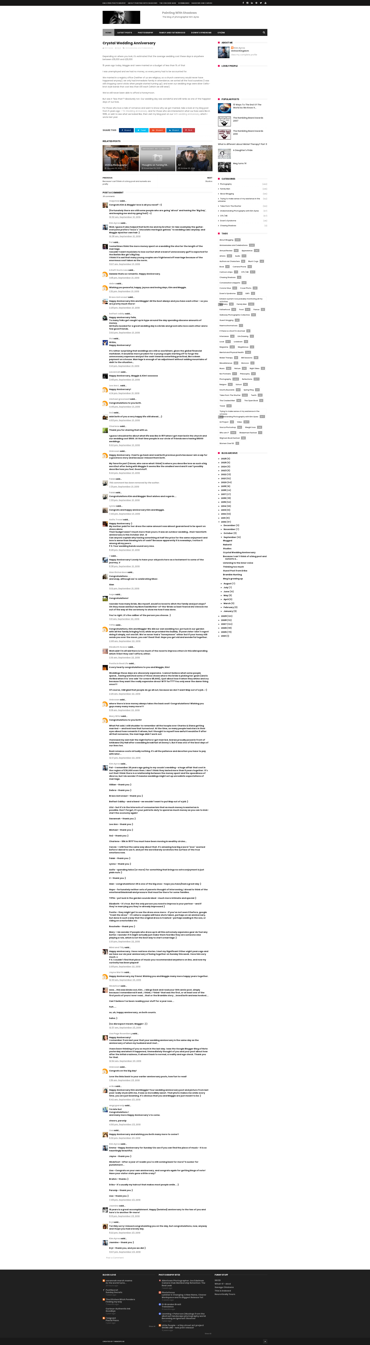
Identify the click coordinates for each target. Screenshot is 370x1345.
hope (112, 594)
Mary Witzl (115, 716)
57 (179, 165)
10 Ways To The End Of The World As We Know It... (247, 106)
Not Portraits (225, 374)
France (256, 309)
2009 (224, 616)
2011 (223, 518)
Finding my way (114, 1301)
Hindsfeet (114, 985)
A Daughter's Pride (242, 150)
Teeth (253, 395)
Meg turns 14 (239, 163)
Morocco (245, 363)
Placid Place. (112, 1320)
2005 (224, 632)
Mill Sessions (246, 357)
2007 (224, 624)
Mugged (227, 540)
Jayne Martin (116, 972)
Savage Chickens (224, 1287)
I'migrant (111, 1318)
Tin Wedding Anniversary (134, 111)
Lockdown (238, 341)
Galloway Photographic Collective (235, 315)
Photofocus (168, 1292)
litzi (111, 338)
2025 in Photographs (116, 165)
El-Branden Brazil (171, 1304)
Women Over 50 (227, 443)
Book (222, 266)
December (230, 525)
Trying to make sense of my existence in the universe (239, 199)
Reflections (247, 379)
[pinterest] (256, 3)
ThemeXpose (118, 1341)
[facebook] (243, 3)
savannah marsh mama (119, 1280)
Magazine (224, 347)
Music (222, 368)
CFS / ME (223, 215)
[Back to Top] (265, 1341)
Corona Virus (225, 288)
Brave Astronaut (118, 297)
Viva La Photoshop (228, 427)
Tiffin (112, 625)
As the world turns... (116, 1283)
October (228, 533)
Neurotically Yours (225, 1294)
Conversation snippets (230, 283)
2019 (223, 486)
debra (112, 283)
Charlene (114, 426)
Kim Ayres (114, 223)
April (226, 599)
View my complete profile (244, 54)
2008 (224, 620)
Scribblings (183, 3)
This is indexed (223, 1290)
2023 (224, 470)
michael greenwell (119, 399)
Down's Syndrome (201, 32)
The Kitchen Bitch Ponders (120, 1299)
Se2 (111, 412)
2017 (223, 494)
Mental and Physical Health (232, 352)
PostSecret (112, 1290)
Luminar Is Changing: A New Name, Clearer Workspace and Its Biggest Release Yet (184, 1296)
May (226, 595)
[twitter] (261, 3)
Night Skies (254, 368)
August (228, 583)
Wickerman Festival (248, 432)
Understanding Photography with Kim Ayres (239, 211)
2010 (223, 521)
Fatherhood (225, 309)
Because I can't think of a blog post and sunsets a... (245, 557)
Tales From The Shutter (230, 206)
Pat (111, 242)
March (227, 603)
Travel (222, 406)
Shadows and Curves (202, 3)
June (227, 591)
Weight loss (250, 427)
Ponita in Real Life (118, 663)
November (230, 529)
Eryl (111, 1222)
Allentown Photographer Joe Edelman (183, 1280)
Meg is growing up (233, 578)
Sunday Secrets (114, 1292)
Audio (237, 256)
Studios (227, 548)
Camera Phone (239, 266)
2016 (223, 498)
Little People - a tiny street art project (183, 1325)
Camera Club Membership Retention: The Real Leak (183, 1284)
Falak (112, 478)
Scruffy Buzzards (227, 390)
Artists (222, 256)
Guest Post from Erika (235, 570)
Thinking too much (233, 566)
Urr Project (224, 422)
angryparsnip (116, 1105)
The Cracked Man (167, 3)
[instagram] (247, 3)
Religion (223, 384)
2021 (223, 478)
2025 (224, 462)
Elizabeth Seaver (118, 647)
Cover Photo (245, 288)
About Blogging (227, 193)
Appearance (247, 250)
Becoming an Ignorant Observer (179, 1318)
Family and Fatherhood (172, 32)
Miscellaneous (226, 363)
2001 (223, 636)
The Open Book (251, 400)
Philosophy (245, 374)
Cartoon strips (226, 272)
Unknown (114, 451)
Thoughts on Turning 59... (155, 165)
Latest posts (124, 32)
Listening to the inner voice (238, 562)
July (226, 587)
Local (222, 341)
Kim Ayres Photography (114, 3)
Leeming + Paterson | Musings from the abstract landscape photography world (184, 1315)
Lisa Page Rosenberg (120, 1033)
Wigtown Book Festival (230, 438)
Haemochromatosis (228, 325)
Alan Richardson (118, 572)
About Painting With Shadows (142, 3)
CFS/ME (221, 32)
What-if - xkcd (223, 1283)
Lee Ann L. (114, 385)
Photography (145, 32)
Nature (237, 368)
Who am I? (224, 432)
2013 (223, 510)
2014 (223, 506)
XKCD (218, 1280)
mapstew (114, 200)
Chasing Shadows (228, 225)
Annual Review (226, 250)
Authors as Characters (230, 261)
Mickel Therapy (226, 357)
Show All (152, 1326)
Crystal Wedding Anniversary (239, 552)
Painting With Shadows (179, 13)
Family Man (225, 189)
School (239, 384)
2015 (223, 502)
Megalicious (243, 347)
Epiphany (224, 304)
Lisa (111, 1130)
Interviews (224, 336)
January (228, 611)
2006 (224, 628)
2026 (224, 458)
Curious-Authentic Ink (118, 1308)
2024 (224, 466)
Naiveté (227, 544)
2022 (224, 474)
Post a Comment (115, 1257)
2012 (223, 513)
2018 (223, 490)
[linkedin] (252, 3)
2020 (224, 482)
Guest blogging (226, 320)
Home (108, 32)
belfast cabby (117, 313)
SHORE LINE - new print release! (178, 1327)
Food (241, 309)
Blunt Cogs (253, 261)
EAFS (247, 293)
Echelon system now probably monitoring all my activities (241, 299)
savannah (114, 372)
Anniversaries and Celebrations (139, 48)
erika (112, 1086)
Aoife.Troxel (116, 519)
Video (239, 422)
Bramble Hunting (232, 574)
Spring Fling (249, 390)
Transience (168, 1306)
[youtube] (265, 3)
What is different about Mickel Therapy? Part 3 (242, 144)
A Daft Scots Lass (118, 270)
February (229, 607)
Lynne (112, 506)
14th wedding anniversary (186, 114)
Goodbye (110, 1311)
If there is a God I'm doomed (232, 331)
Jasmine (114, 1205)
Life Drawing (243, 336)
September (230, 537)
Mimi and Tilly (116, 947)
